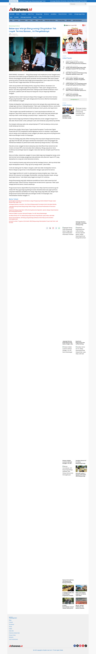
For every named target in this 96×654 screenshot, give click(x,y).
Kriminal (16, 17)
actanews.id (14, 34)
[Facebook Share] (47, 228)
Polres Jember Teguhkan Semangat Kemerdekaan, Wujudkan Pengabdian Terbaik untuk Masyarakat (75, 79)
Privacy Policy (61, 20)
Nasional (23, 14)
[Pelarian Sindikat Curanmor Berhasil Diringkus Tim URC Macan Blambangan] (68, 402)
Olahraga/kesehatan (26, 17)
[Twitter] (77, 646)
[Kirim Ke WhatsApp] (59, 228)
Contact (16, 20)
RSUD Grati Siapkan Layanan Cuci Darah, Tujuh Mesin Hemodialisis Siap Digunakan (81, 594)
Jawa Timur (31, 14)
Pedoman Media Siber (50, 20)
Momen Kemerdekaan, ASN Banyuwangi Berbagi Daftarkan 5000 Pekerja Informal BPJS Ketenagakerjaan (31, 218)
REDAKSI (69, 20)
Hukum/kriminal (62, 14)
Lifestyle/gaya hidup (79, 14)
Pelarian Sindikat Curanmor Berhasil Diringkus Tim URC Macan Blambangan (28, 213)
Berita (17, 14)
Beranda (12, 14)
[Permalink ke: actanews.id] (10, 34)
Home (29, 20)
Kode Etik (40, 20)
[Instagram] (80, 646)
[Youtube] (83, 646)
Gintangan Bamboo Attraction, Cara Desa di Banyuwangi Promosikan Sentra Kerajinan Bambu (54, 1)
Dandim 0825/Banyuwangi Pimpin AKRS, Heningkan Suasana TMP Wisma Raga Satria (76, 68)
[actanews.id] (20, 9)
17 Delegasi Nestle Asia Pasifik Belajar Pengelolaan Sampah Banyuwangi (68, 594)
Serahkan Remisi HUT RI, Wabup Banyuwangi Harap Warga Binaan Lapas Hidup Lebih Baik (31, 215)
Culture (70, 14)
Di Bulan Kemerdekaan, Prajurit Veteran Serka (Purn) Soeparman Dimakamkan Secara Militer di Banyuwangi (68, 607)
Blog (11, 20)
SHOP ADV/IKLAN (77, 20)
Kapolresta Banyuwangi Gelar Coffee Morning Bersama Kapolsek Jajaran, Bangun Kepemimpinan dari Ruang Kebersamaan (33, 210)
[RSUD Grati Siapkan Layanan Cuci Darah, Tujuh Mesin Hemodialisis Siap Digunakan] (81, 588)
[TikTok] (86, 646)
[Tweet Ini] (50, 228)
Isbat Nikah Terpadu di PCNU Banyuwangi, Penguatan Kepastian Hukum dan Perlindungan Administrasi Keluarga (76, 73)
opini (11, 17)
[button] (85, 4)
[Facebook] (75, 646)
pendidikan (53, 14)
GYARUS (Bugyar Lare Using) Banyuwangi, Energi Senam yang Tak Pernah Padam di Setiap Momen (76, 84)
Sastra (35, 17)
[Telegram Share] (56, 228)
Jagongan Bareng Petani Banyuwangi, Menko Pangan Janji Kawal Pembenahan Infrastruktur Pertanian (32, 207)
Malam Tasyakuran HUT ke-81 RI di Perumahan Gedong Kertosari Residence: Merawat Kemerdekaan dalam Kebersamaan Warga (76, 62)
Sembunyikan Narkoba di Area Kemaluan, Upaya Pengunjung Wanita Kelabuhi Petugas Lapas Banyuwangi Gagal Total (32, 201)
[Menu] (10, 4)
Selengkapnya (74, 99)
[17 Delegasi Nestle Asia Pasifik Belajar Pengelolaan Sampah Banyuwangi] (68, 588)
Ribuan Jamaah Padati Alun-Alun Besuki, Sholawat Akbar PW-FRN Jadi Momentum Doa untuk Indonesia (81, 607)
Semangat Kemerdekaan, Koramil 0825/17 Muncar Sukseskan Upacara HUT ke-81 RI (76, 89)
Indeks (34, 20)
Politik (40, 17)
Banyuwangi (39, 14)
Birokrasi (46, 14)
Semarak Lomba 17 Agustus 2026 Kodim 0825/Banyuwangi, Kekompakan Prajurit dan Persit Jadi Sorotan (33, 222)
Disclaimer (22, 20)
